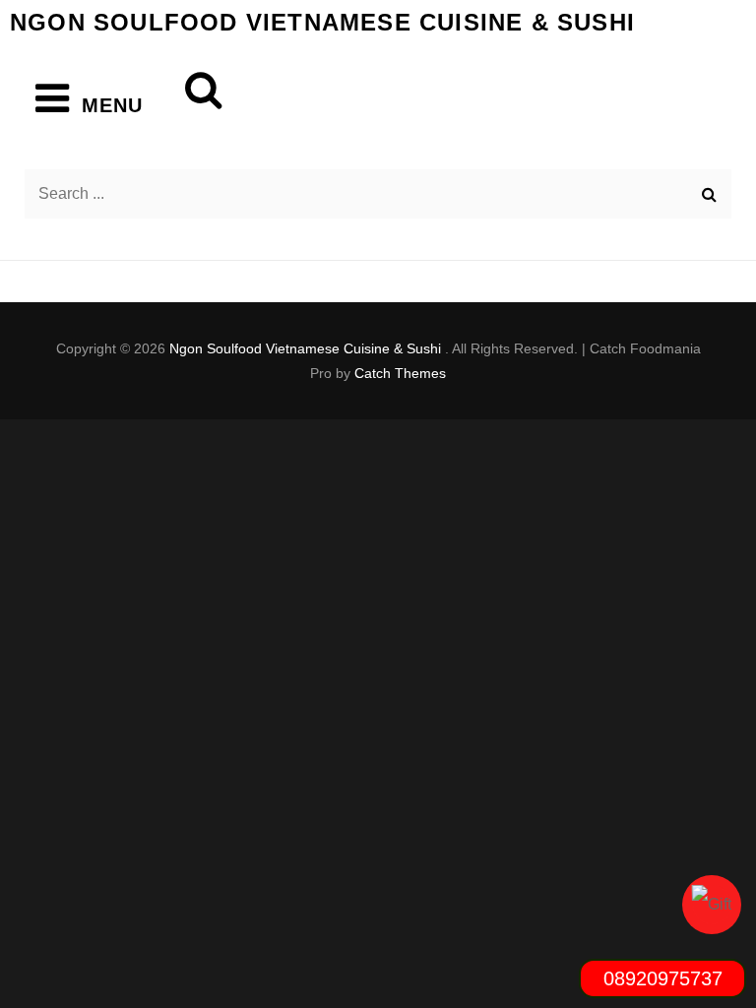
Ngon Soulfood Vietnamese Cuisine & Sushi (322, 22)
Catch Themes (400, 373)
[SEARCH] (191, 85)
